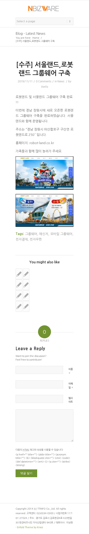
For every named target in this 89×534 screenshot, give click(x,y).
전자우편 (36, 239)
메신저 (43, 233)
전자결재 (22, 239)
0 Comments (43, 81)
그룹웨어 (31, 233)
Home (35, 38)
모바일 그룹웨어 (61, 233)
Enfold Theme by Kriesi (30, 527)
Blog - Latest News (30, 33)
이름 (70, 371)
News (60, 81)
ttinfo (44, 87)
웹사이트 (70, 400)
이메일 (70, 386)
